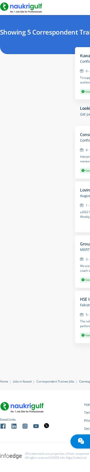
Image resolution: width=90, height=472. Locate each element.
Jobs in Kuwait (22, 381)
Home (4, 381)
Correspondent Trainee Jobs (55, 381)
